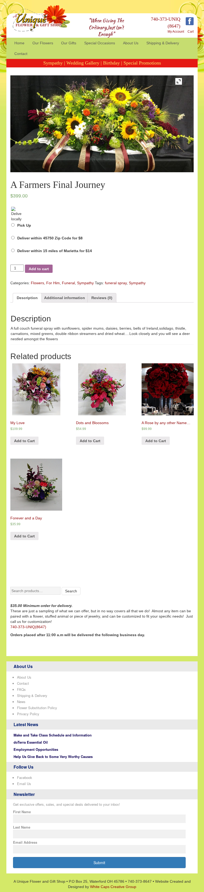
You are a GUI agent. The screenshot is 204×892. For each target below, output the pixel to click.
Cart (191, 31)
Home (19, 43)
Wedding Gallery (82, 63)
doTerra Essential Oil (31, 742)
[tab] (27, 298)
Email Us (24, 783)
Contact (20, 53)
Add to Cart (24, 441)
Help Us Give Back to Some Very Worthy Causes (53, 756)
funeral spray (116, 283)
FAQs (21, 689)
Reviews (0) (101, 298)
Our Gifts (68, 43)
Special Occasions (99, 43)
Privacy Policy (28, 713)
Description (27, 298)
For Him (53, 283)
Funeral (68, 283)
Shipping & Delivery (162, 43)
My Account (176, 31)
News (21, 701)
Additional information (64, 298)
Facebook (24, 777)
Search (71, 591)
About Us (130, 43)
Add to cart (39, 269)
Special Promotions (142, 63)
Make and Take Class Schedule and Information (53, 735)
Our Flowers (42, 43)
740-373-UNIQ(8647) (28, 627)
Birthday (111, 63)
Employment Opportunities (36, 749)
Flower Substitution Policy (37, 707)
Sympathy (53, 63)
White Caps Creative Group (113, 887)
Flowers (37, 283)
